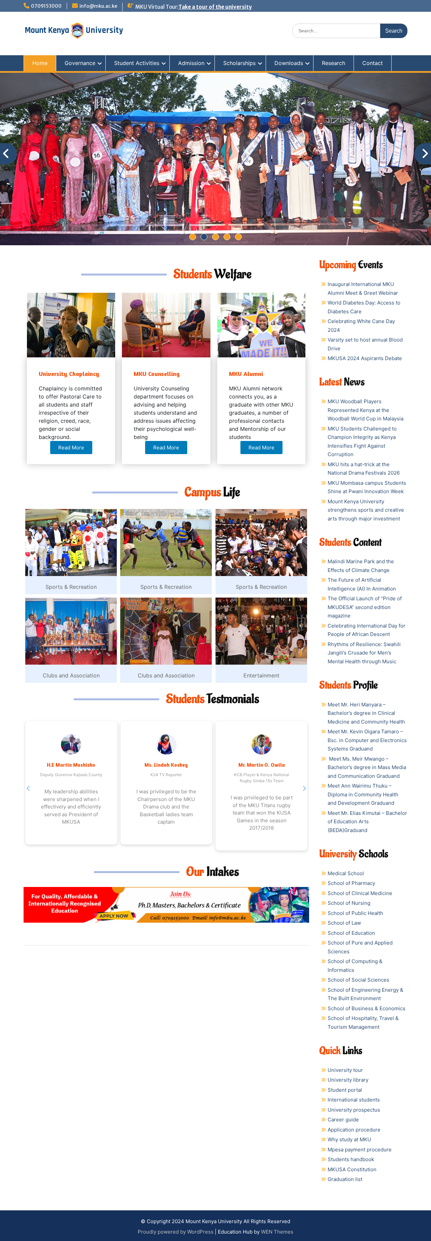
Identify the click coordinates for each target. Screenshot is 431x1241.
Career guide (343, 1119)
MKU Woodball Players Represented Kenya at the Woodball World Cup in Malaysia (365, 410)
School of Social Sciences (358, 980)
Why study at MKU (349, 1139)
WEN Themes (277, 1232)
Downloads (288, 63)
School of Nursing (349, 903)
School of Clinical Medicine (360, 893)
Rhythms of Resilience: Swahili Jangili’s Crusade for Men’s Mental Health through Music (364, 653)
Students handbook (351, 1159)
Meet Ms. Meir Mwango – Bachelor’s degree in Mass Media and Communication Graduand (367, 767)
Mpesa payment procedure (360, 1149)
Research (333, 63)
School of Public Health (355, 913)
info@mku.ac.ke (98, 6)
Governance (80, 63)
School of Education (351, 933)
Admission (191, 63)
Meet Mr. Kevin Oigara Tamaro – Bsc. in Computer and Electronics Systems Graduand (367, 740)
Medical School (346, 873)
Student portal (345, 1090)
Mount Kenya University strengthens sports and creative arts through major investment (366, 510)
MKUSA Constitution (352, 1169)
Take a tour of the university (215, 7)
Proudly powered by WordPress (175, 1232)
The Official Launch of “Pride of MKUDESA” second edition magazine (365, 607)
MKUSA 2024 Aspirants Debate (365, 358)
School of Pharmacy (351, 883)
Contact (372, 63)
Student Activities (136, 63)
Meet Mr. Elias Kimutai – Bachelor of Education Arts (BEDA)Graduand (367, 821)
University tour (345, 1070)
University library (348, 1080)
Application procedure (354, 1129)
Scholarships (239, 63)
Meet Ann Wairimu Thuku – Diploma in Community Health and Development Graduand (363, 794)
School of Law (344, 923)
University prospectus (354, 1110)
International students (354, 1099)
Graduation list (345, 1179)
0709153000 (46, 6)
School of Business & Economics (366, 1008)
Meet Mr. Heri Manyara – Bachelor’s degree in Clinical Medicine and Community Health (366, 713)
